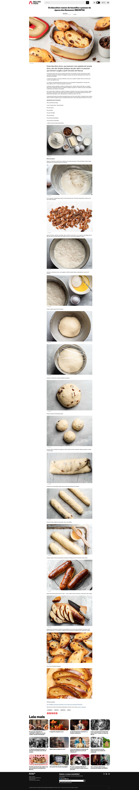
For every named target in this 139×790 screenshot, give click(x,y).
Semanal (62, 778)
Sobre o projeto (32, 776)
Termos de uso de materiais (34, 780)
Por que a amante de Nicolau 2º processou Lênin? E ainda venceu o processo (79, 768)
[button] (85, 2)
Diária (67, 778)
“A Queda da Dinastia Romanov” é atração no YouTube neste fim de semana (38, 751)
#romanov (50, 710)
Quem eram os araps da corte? (57, 749)
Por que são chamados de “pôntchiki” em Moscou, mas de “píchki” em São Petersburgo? (37, 733)
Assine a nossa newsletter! (69, 774)
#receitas (63, 710)
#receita (56, 710)
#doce (69, 710)
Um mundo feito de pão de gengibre (59, 766)
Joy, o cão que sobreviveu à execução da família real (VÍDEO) (99, 767)
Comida (74, 14)
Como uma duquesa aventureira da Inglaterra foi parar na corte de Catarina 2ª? (79, 751)
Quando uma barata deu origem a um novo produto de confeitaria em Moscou (38, 768)
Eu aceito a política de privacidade (66, 782)
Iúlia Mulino (65, 13)
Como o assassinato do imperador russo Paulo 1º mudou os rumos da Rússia (99, 733)
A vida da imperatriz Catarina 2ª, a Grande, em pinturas (79, 732)
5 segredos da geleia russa (56, 731)
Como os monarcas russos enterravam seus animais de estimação (98, 751)
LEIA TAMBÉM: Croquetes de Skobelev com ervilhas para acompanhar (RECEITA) (64, 704)
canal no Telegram (82, 707)
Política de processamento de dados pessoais (35, 778)
